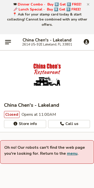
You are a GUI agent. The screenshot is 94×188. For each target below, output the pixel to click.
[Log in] (86, 42)
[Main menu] (8, 42)
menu (72, 153)
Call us (71, 123)
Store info (27, 123)
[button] (88, 4)
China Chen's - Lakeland (47, 40)
